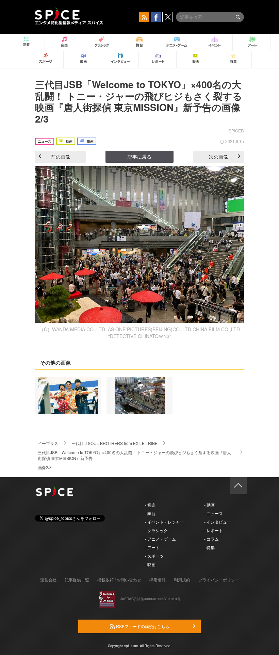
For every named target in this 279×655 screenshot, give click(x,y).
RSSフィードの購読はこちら (142, 626)
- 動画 (209, 505)
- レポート (213, 530)
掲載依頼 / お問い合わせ (119, 579)
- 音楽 (150, 505)
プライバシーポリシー (218, 579)
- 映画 (150, 564)
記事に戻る (139, 156)
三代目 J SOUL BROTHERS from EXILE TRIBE (114, 443)
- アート (152, 547)
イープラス (48, 443)
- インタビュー (217, 522)
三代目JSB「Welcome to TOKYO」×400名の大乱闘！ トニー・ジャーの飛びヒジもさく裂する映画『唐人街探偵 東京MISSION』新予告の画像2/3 (138, 101)
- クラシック (156, 530)
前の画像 (60, 156)
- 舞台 (150, 513)
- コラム (211, 539)
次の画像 (218, 156)
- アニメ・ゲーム (160, 539)
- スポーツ (154, 556)
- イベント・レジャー (164, 522)
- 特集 (209, 547)
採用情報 (157, 579)
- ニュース (213, 513)
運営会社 (48, 579)
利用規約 (182, 579)
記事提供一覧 (77, 579)
